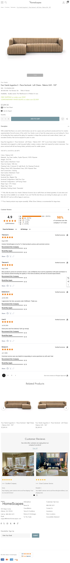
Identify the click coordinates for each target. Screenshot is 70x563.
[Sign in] (64, 2)
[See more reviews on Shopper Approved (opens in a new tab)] (13, 256)
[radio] (35, 216)
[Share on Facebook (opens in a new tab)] (8, 256)
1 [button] (34, 495)
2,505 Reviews (9, 223)
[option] (18, 473)
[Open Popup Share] (67, 119)
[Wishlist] (63, 119)
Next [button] (45, 74)
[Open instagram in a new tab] (8, 523)
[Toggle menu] (2, 2)
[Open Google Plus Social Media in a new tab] (18, 523)
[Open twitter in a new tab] (4, 523)
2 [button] (36, 495)
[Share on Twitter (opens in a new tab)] (10, 256)
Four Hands (4, 82)
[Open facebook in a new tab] (1, 523)
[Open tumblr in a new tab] (11, 523)
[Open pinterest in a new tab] (15, 523)
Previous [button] (25, 74)
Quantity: (3, 115)
